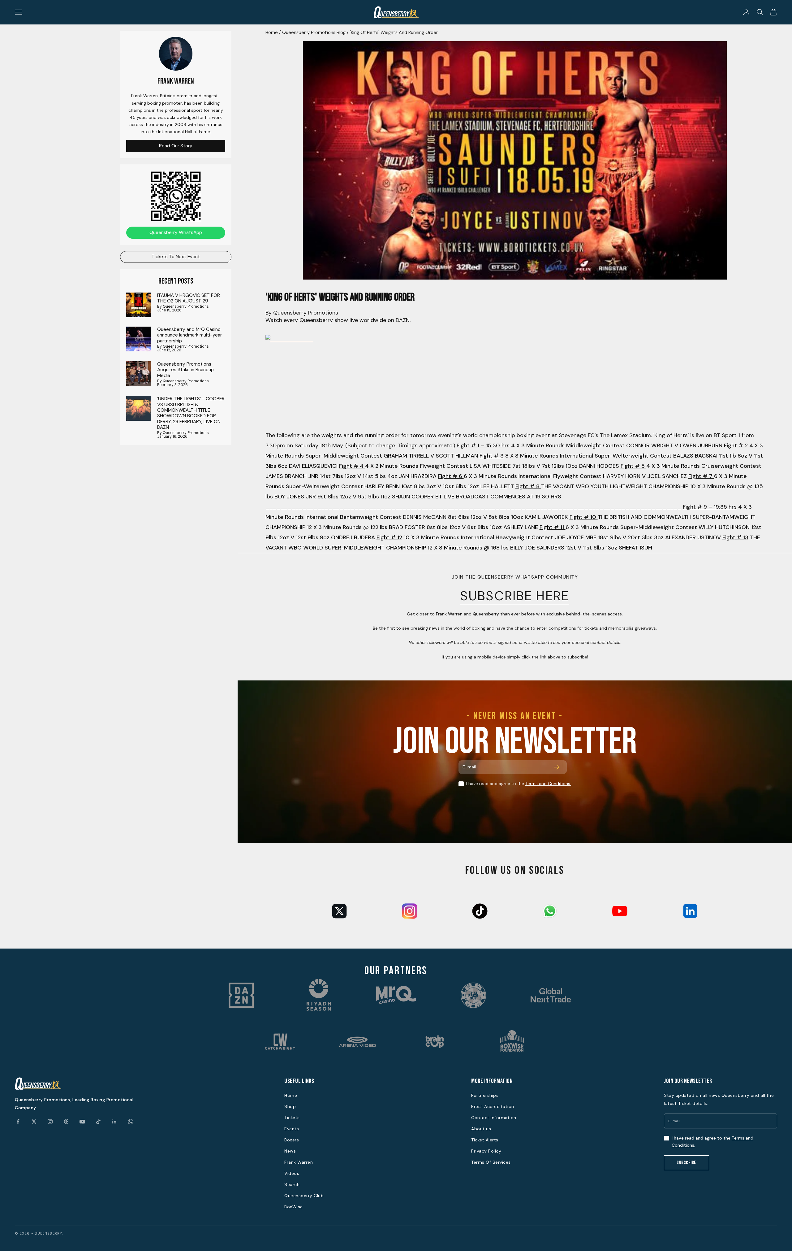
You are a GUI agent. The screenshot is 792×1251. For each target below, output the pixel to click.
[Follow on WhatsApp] (130, 1122)
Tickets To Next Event (176, 257)
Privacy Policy (486, 1151)
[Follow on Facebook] (18, 1122)
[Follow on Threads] (66, 1122)
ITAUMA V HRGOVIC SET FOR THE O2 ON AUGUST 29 (188, 298)
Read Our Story (175, 145)
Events (291, 1129)
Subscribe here (514, 596)
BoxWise (293, 1207)
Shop (290, 1106)
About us (481, 1129)
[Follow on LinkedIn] (114, 1122)
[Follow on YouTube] (82, 1122)
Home (271, 32)
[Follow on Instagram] (50, 1122)
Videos (291, 1173)
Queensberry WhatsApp (175, 232)
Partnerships (484, 1095)
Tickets (292, 1117)
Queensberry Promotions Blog (314, 32)
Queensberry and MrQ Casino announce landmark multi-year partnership (189, 334)
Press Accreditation (492, 1106)
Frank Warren (298, 1162)
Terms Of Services (491, 1162)
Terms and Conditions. (548, 783)
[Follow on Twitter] (34, 1122)
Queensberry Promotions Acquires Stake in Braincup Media (185, 369)
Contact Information (493, 1117)
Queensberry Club (304, 1195)
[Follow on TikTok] (98, 1122)
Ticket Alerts (484, 1140)
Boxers (291, 1140)
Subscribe (686, 1163)
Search (291, 1184)
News (290, 1151)
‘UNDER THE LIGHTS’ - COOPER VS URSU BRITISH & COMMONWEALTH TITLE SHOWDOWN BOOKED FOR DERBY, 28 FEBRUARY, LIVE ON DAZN (191, 413)
